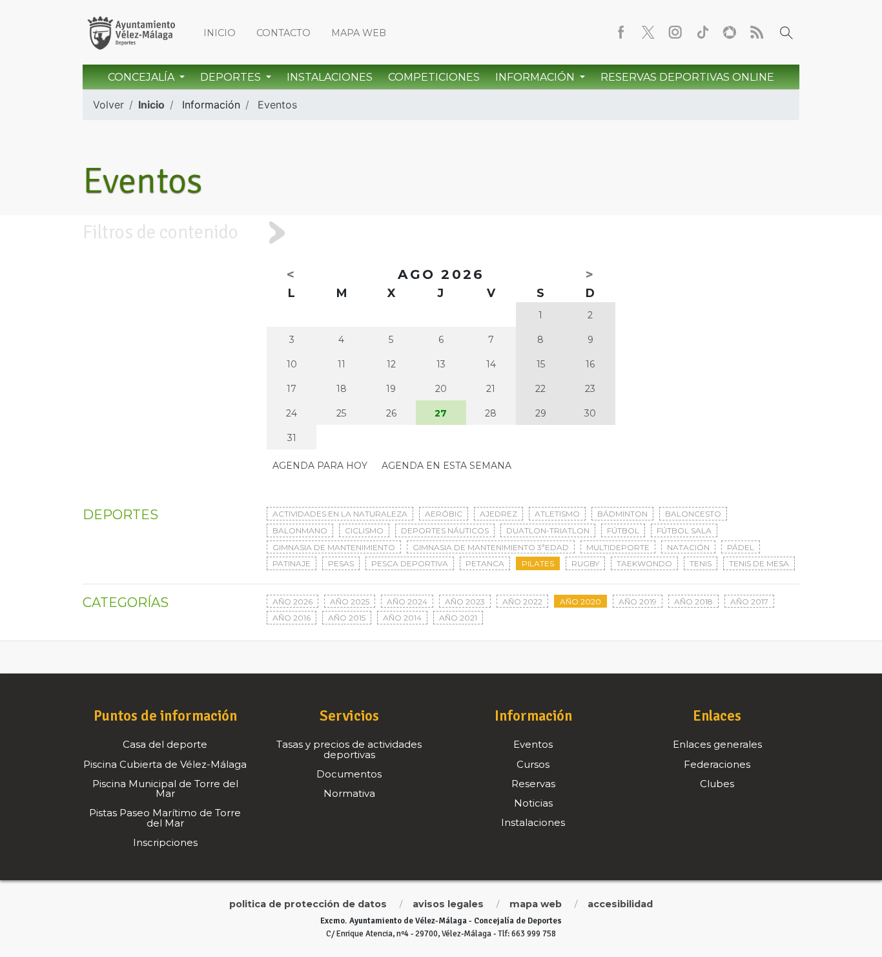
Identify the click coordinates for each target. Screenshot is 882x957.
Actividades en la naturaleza (339, 514)
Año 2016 (291, 618)
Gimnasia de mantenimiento (333, 547)
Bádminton (622, 514)
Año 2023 (465, 601)
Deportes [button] (231, 77)
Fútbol (623, 530)
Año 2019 (638, 601)
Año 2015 (346, 618)
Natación (688, 547)
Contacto (283, 33)
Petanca (485, 563)
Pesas (341, 563)
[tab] (441, 232)
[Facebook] (621, 32)
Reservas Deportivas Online (687, 77)
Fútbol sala (684, 530)
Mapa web (358, 33)
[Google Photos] (730, 32)
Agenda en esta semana (446, 465)
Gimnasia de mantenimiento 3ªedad (491, 547)
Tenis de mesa (759, 563)
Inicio (219, 33)
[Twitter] (648, 32)
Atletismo (557, 514)
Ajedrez (498, 514)
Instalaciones (330, 77)
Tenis (701, 563)
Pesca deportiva (409, 563)
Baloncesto (693, 514)
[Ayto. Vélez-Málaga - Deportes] (131, 32)
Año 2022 (522, 601)
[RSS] (757, 32)
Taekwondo (644, 563)
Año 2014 (402, 618)
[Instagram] (675, 32)
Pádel (740, 547)
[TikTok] (702, 32)
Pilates (538, 563)
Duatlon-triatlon (548, 530)
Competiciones (434, 77)
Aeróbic (443, 514)
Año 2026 (292, 601)
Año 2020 (580, 601)
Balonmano (299, 530)
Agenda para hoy (319, 465)
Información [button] (536, 77)
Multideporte (618, 547)
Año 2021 (458, 618)
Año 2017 (749, 601)
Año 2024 (407, 601)
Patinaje (291, 563)
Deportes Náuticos (445, 530)
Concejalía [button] (142, 77)
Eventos (277, 104)
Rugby (585, 563)
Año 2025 (349, 601)
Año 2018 (693, 601)
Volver (108, 104)
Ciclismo (364, 530)
